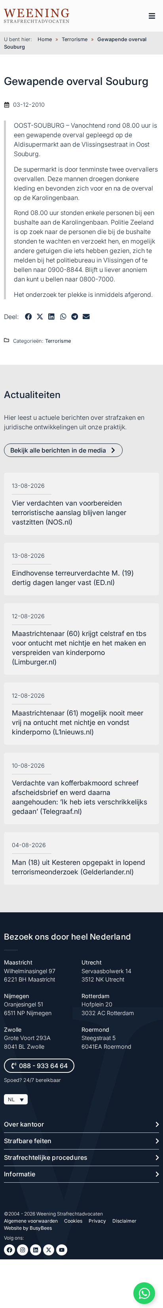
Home (45, 39)
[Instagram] (22, 1249)
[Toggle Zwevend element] (144, 1293)
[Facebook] (9, 1249)
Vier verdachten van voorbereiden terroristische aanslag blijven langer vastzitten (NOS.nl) (69, 512)
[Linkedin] (35, 1249)
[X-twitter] (48, 1249)
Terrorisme (74, 39)
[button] (152, 16)
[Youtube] (61, 1249)
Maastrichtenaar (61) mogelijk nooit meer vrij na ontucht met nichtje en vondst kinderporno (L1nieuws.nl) (77, 722)
